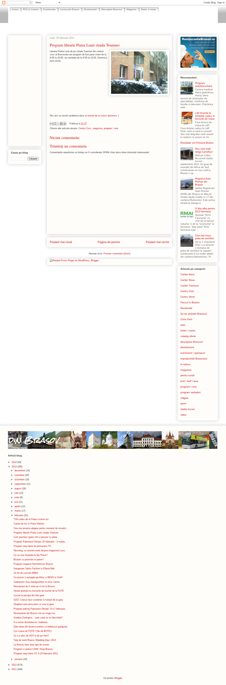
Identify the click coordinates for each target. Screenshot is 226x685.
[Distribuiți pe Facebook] (61, 123)
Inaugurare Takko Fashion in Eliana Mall (34, 568)
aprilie (17, 506)
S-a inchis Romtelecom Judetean (30, 622)
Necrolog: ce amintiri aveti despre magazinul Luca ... (40, 550)
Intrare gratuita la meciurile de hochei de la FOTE (39, 590)
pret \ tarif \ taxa (189, 381)
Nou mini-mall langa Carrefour (204, 150)
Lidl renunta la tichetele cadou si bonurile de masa (205, 115)
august (18, 488)
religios (184, 398)
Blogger (118, 678)
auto (182, 324)
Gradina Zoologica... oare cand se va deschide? (38, 617)
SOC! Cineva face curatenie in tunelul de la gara (38, 599)
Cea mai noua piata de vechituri (204, 237)
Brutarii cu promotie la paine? (28, 559)
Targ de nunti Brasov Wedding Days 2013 (35, 640)
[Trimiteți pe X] (58, 123)
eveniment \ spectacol (192, 353)
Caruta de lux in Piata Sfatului (29, 523)
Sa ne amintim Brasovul (193, 313)
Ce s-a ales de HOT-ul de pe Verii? (31, 635)
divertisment (187, 347)
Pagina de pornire (109, 242)
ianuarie (18, 659)
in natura (185, 364)
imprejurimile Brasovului (193, 358)
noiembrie (19, 475)
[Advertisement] (113, 21)
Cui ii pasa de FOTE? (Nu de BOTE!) (33, 631)
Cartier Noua (187, 280)
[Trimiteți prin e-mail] (51, 123)
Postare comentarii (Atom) (116, 253)
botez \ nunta (187, 330)
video (183, 414)
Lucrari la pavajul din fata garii (29, 595)
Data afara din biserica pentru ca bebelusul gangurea (40, 626)
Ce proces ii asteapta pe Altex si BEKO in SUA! (38, 577)
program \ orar (111, 128)
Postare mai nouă (61, 242)
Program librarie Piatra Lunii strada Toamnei (36, 532)
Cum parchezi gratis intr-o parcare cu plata (35, 537)
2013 (14, 466)
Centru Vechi (187, 296)
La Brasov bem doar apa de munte (31, 644)
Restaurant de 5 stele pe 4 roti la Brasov (34, 586)
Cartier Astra (187, 274)
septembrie (20, 484)
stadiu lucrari (187, 409)
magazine (97, 128)
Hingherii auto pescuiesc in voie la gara (34, 604)
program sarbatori (190, 392)
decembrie (20, 470)
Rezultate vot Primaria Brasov (197, 142)
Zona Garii (186, 319)
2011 (14, 669)
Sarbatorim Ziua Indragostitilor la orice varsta (37, 582)
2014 (14, 462)
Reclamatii (186, 308)
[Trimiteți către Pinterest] (65, 123)
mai (16, 502)
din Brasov (33, 440)
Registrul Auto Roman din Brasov (203, 181)
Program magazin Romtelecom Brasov (33, 564)
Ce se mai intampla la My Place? (30, 555)
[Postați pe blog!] (54, 123)
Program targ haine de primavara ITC (32, 546)
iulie (16, 493)
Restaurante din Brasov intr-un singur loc (34, 613)
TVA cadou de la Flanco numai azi (31, 519)
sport (183, 403)
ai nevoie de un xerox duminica (101, 115)
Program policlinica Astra (203, 84)
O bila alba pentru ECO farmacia (205, 210)
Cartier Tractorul (189, 285)
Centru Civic (85, 128)
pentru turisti (187, 375)
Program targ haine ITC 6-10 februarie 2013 (36, 653)
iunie (17, 497)
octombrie (19, 479)
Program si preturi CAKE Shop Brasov (33, 649)
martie (18, 510)
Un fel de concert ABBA (26, 573)
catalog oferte (188, 336)
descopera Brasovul (191, 341)
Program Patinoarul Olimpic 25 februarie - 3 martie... (40, 541)
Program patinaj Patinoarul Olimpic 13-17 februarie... (40, 608)
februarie (19, 515)
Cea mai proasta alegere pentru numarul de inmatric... (41, 528)
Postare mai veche (157, 242)
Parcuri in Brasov (190, 302)
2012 (14, 664)
